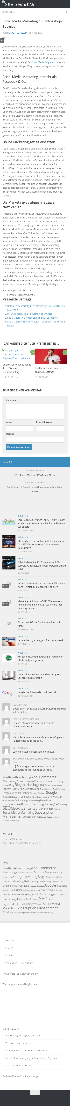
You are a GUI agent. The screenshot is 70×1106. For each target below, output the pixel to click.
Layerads (16, 797)
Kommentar (12, 400)
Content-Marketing (13, 788)
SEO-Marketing (41, 808)
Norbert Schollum (17, 33)
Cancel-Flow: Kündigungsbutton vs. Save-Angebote (31, 1058)
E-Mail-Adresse (44, 422)
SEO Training (55, 809)
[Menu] (66, 4)
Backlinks (39, 781)
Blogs (42, 785)
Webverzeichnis (53, 817)
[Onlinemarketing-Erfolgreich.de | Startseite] (23, 4)
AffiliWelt (30, 781)
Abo (4, 777)
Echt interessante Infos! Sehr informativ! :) (34, 751)
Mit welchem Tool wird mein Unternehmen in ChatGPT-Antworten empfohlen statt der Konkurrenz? (41, 544)
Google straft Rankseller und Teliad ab (37, 692)
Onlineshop (21, 800)
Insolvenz (7, 796)
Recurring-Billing (42, 804)
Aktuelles (8, 12)
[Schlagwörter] (59, 509)
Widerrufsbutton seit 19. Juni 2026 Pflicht (26, 1050)
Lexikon (9, 948)
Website (10, 434)
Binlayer (5, 785)
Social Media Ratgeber (43, 62)
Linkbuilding (27, 796)
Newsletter (55, 796)
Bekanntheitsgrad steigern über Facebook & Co (42, 640)
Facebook (33, 793)
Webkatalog (41, 817)
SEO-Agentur (21, 808)
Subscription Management (37, 908)
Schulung (63, 805)
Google (51, 792)
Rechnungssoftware (16, 804)
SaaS (57, 804)
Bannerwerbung (54, 781)
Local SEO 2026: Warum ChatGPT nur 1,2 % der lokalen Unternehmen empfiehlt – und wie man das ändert (42, 523)
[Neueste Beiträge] (10, 509)
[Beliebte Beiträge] (27, 509)
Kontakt (9, 955)
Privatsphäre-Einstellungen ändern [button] (20, 973)
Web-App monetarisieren (18, 1043)
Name (9, 422)
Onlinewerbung (34, 801)
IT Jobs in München (12, 839)
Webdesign (30, 816)
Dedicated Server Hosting (15, 1076)
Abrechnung (9, 781)
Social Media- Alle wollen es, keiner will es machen (32, 317)
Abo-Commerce (43, 777)
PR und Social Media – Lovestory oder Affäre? (30, 313)
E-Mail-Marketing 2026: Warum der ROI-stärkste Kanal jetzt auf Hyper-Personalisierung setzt (42, 566)
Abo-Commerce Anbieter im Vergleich (21, 843)
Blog (11, 785)
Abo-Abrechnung (19, 777)
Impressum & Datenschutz (19, 963)
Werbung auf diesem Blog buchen (19, 984)
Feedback (41, 793)
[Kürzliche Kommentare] (43, 509)
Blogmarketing (26, 784)
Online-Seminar (8, 801)
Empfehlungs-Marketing (15, 792)
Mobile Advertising (42, 797)
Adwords (21, 781)
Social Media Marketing (18, 813)
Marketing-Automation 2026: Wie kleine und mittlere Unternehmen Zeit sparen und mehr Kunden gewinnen (40, 605)
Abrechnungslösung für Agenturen (23, 1035)
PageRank (45, 800)
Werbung (15, 821)
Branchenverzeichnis (54, 785)
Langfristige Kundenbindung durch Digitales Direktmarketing (16, 368)
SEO (6, 808)
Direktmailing (31, 788)
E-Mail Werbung (46, 789)
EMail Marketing (59, 789)
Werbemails (7, 821)
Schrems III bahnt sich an (17, 1065)
